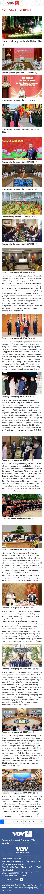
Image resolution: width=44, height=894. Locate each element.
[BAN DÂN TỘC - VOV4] (13, 3)
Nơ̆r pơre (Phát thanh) (16, 10)
